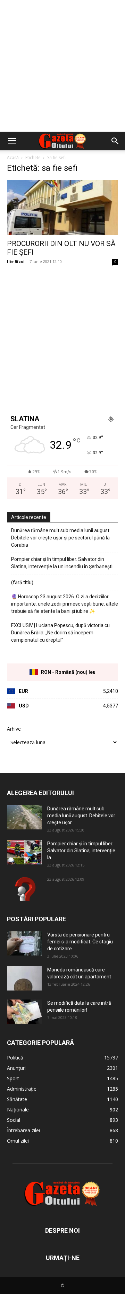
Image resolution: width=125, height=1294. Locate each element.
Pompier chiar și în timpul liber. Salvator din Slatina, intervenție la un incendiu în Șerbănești (61, 562)
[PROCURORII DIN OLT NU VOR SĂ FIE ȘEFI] (62, 207)
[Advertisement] (62, 65)
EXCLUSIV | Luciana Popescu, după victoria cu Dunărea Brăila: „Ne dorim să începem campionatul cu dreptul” (60, 633)
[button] (12, 141)
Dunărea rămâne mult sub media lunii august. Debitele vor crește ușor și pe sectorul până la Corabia (60, 538)
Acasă (13, 157)
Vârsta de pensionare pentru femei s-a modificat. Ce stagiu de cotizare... (80, 941)
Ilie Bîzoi (16, 261)
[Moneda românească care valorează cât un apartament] (24, 978)
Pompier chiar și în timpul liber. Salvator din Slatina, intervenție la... (81, 850)
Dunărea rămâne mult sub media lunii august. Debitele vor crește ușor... (81, 815)
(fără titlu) (22, 582)
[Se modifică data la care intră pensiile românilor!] (24, 1012)
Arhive (14, 728)
